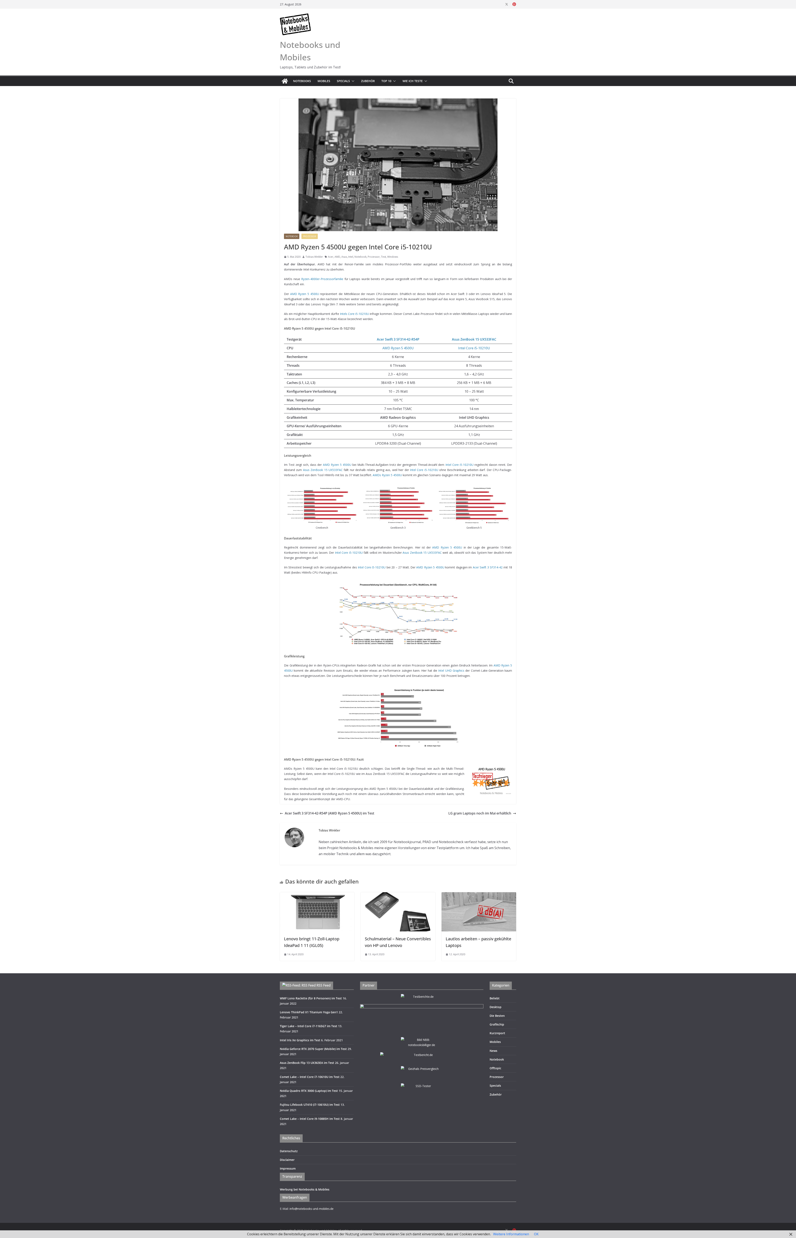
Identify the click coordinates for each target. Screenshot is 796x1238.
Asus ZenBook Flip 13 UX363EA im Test (307, 1063)
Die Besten (497, 1016)
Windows (392, 257)
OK (536, 1234)
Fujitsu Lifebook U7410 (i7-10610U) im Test (310, 1105)
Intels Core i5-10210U (354, 314)
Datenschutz (289, 1151)
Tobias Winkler (314, 257)
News (493, 1051)
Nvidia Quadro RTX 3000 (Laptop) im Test (309, 1091)
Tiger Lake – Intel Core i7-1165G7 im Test (308, 1026)
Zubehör (368, 81)
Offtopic (495, 1068)
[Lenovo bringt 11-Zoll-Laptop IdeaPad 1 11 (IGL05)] (317, 895)
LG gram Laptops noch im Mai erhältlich (479, 813)
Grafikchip (497, 1024)
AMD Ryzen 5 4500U (304, 294)
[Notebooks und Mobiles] (285, 81)
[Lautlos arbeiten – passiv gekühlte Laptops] (479, 895)
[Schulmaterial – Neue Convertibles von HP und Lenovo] (398, 895)
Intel (350, 257)
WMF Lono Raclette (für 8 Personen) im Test (311, 998)
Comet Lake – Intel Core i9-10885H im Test (310, 1119)
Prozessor (309, 236)
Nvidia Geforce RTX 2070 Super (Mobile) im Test (313, 1049)
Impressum (288, 1168)
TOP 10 (386, 81)
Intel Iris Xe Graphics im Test (300, 1040)
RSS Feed (324, 985)
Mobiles (324, 81)
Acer (330, 257)
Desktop (495, 1007)
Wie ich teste (413, 81)
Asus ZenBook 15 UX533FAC (323, 470)
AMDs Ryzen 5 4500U (387, 475)
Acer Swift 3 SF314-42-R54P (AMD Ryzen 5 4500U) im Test (329, 813)
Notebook (292, 236)
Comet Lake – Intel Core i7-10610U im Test (310, 1077)
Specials (343, 81)
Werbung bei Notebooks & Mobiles (304, 1189)
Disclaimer (287, 1160)
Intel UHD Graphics (451, 670)
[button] (352, 81)
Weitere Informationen (511, 1234)
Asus (344, 257)
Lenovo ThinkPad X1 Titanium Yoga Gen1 (309, 1012)
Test (383, 257)
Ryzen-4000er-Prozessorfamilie (322, 279)
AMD (337, 257)
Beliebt (495, 998)
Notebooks (302, 81)
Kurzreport (497, 1033)
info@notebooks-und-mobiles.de (312, 1209)
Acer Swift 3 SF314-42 (487, 567)
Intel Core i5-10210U (474, 348)
